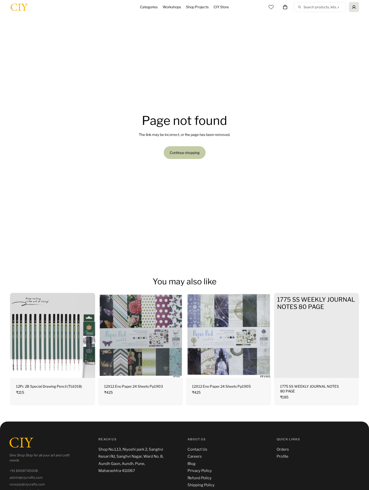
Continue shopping (185, 152)
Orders (283, 449)
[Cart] (285, 7)
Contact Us (197, 449)
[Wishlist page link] (271, 7)
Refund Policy (200, 478)
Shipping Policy (201, 485)
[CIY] (22, 443)
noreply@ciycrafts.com (27, 484)
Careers (195, 456)
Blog (192, 463)
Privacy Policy (200, 470)
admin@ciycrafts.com (26, 477)
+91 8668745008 (24, 471)
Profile (282, 456)
